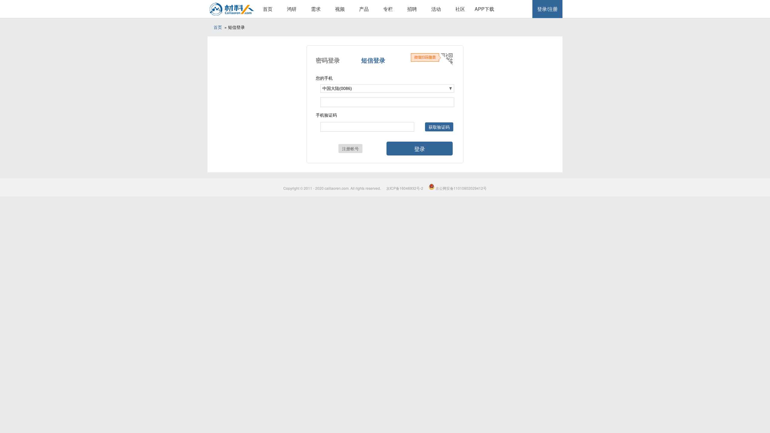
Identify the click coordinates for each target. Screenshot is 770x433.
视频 (340, 8)
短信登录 (373, 60)
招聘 (412, 8)
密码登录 (328, 60)
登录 (419, 148)
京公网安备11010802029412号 (461, 188)
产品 (364, 8)
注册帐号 (350, 149)
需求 (316, 8)
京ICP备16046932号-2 (404, 188)
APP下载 (484, 8)
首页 (268, 8)
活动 (436, 8)
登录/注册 (547, 8)
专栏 (388, 8)
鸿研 (292, 8)
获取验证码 (439, 127)
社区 (460, 8)
